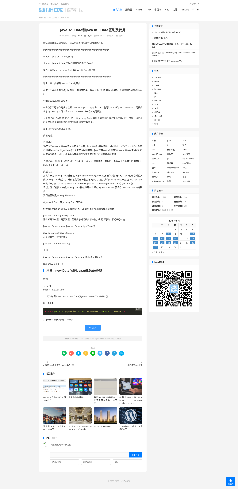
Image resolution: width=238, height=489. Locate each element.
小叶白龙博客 (51, 10)
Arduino (185, 9)
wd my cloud (188, 158)
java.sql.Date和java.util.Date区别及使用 (93, 30)
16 (175, 238)
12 (193, 234)
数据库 (170, 154)
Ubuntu (155, 172)
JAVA (62, 18)
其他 (175, 9)
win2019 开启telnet (102, 426)
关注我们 (193, 3)
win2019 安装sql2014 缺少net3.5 (167, 32)
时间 (169, 181)
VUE (156, 104)
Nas (167, 9)
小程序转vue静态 (135, 365)
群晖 (154, 167)
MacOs (157, 89)
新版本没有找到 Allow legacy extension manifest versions (130, 400)
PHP (148, 9)
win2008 (186, 154)
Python (157, 100)
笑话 (156, 124)
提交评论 (135, 455)
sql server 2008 (159, 181)
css (153, 149)
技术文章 (117, 9)
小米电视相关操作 (76, 397)
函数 (184, 177)
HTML (139, 9)
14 (162, 238)
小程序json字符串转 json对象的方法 (58, 365)
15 (168, 238)
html (169, 177)
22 (168, 243)
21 (162, 243)
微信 (184, 145)
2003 (184, 167)
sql (153, 145)
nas (153, 163)
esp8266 (186, 163)
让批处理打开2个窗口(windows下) (167, 61)
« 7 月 (154, 252)
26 (193, 243)
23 (175, 243)
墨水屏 (155, 177)
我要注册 (54, 3)
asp (184, 140)
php (169, 140)
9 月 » (161, 252)
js (168, 158)
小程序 (157, 9)
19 (193, 238)
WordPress (157, 154)
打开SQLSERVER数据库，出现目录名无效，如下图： (105, 400)
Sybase (185, 172)
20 (155, 243)
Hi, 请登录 (43, 3)
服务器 (128, 9)
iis (168, 145)
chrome (170, 172)
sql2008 (155, 158)
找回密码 (65, 3)
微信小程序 (172, 149)
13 (155, 238)
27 (155, 247)
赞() (119, 35)
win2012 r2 (187, 181)
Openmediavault (174, 167)
